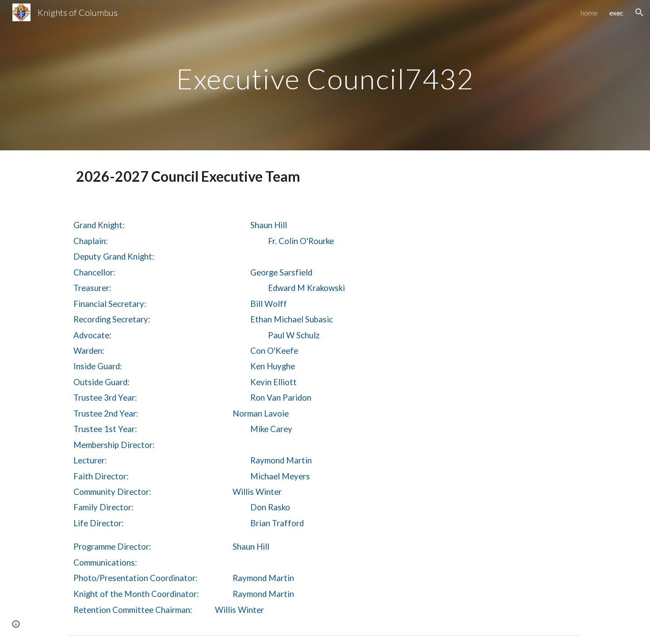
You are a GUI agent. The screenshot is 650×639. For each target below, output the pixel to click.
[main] (325, 75)
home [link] (589, 12)
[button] (639, 12)
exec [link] (616, 12)
